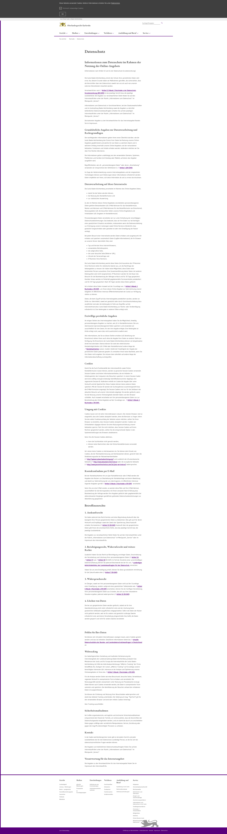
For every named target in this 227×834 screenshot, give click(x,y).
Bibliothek (62, 799)
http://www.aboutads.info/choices (105, 462)
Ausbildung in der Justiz (123, 787)
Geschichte (62, 794)
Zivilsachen (107, 787)
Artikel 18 (101, 560)
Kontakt (151, 830)
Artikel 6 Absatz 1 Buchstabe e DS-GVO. (121, 672)
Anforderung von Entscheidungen (94, 785)
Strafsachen (107, 789)
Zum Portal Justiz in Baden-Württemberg (71, 19)
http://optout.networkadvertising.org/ (100, 459)
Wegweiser (136, 784)
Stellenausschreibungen (123, 791)
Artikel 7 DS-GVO (111, 572)
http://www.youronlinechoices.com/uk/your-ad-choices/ (106, 464)
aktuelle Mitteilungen (79, 785)
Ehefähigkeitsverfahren (139, 806)
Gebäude (61, 797)
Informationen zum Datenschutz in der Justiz (139, 803)
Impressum (157, 830)
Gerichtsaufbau (108, 784)
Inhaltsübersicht (143, 830)
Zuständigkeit (63, 784)
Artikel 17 (89, 560)
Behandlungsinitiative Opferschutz (139, 821)
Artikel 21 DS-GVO (123, 594)
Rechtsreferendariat (122, 789)
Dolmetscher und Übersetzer (137, 792)
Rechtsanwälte (137, 789)
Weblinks (135, 815)
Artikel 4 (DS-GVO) (126, 168)
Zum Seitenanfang (64, 830)
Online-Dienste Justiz (138, 818)
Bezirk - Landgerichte (65, 789)
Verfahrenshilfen (108, 794)
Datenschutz (115, 3)
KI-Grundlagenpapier (81, 791)
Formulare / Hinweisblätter (137, 809)
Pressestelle (79, 788)
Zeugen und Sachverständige (137, 796)
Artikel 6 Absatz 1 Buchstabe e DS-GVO (118, 484)
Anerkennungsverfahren (139, 800)
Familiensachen (108, 792)
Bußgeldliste (136, 813)
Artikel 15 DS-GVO (109, 525)
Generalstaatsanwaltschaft (140, 787)
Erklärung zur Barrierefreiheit (131, 830)
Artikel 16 (135, 557)
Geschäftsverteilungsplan (66, 792)
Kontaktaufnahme (92, 349)
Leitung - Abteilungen (65, 787)
